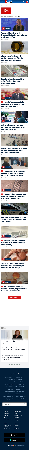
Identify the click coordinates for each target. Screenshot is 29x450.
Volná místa (6, 413)
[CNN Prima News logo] (8, 1)
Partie (16, 382)
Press (16, 413)
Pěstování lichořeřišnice (14, 394)
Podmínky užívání (8, 419)
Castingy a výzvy (18, 415)
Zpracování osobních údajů (18, 420)
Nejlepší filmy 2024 (19, 377)
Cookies (5, 423)
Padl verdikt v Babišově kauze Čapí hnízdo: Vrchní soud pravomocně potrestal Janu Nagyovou (13, 357)
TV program (19, 379)
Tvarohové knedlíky (20, 396)
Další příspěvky (14, 297)
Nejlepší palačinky (9, 399)
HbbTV (5, 417)
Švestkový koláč (20, 399)
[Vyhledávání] (20, 2)
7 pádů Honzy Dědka (19, 386)
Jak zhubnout (8, 377)
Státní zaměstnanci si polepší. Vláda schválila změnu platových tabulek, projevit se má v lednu (14, 340)
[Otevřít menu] (2, 2)
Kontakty (17, 417)
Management (18, 411)
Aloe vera (21, 391)
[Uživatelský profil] (23, 2)
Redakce (17, 425)
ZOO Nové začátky (19, 384)
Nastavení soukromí (17, 429)
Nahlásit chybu (7, 428)
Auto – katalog (8, 386)
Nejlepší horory (11, 379)
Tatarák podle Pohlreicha (11, 391)
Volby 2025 (10, 389)
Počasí (20, 382)
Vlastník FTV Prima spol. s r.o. (8, 426)
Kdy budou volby (9, 384)
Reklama (6, 415)
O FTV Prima (6, 411)
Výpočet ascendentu (8, 396)
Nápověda (17, 423)
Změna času (10, 382)
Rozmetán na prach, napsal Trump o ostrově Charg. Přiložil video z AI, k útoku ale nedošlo (13, 348)
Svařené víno (18, 389)
